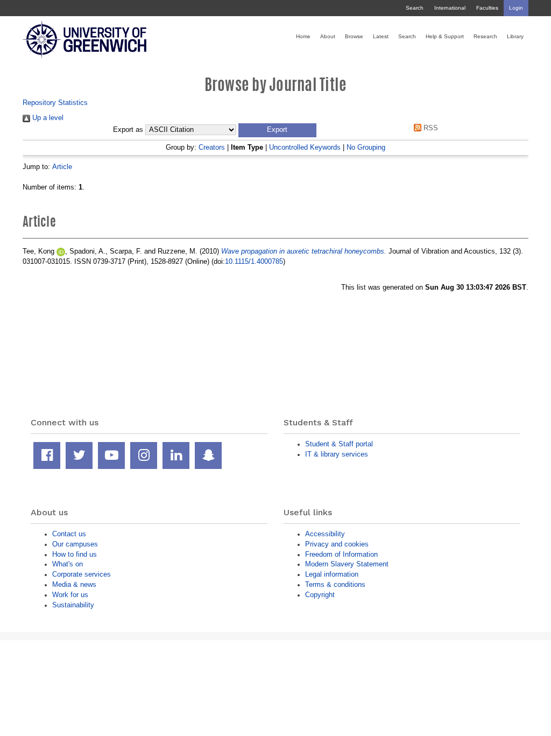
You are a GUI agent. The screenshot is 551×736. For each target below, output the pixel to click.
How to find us (74, 554)
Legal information (331, 574)
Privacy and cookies (337, 544)
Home (303, 36)
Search (414, 8)
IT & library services (336, 454)
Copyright (320, 595)
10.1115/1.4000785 (254, 261)
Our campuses (75, 544)
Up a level (46, 118)
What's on (67, 564)
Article (62, 167)
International (449, 8)
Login (516, 8)
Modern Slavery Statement (346, 564)
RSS (429, 128)
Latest (380, 36)
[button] (277, 130)
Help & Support (445, 36)
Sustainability (73, 605)
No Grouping (366, 147)
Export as (128, 130)
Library (515, 36)
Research (485, 36)
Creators (212, 147)
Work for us (70, 595)
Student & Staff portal (339, 444)
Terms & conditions (335, 584)
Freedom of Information (341, 554)
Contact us (69, 534)
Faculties (487, 8)
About (327, 36)
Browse (354, 36)
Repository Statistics (55, 103)
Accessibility (325, 534)
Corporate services (81, 574)
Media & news (74, 584)
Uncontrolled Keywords (305, 147)
